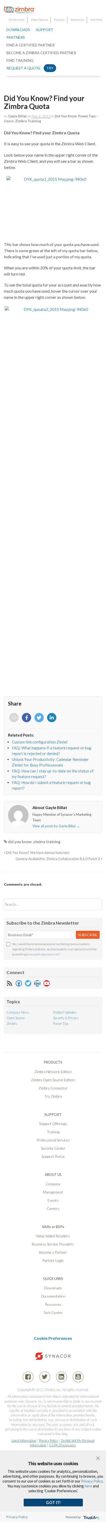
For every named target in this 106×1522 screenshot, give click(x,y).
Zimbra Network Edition (53, 1071)
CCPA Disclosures (62, 1445)
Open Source (39, 20)
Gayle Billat (17, 116)
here (88, 1486)
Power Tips (61, 1024)
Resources (77, 20)
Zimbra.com (16, 20)
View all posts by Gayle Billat (56, 826)
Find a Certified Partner (30, 45)
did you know (20, 841)
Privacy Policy (48, 1440)
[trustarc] (91, 1517)
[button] (98, 1457)
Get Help (96, 20)
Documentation (53, 1296)
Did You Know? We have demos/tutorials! (37, 853)
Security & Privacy (65, 1018)
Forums (59, 20)
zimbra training (46, 841)
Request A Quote (23, 68)
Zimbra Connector (53, 1088)
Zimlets (11, 1024)
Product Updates (65, 1012)
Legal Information (24, 1440)
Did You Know (66, 116)
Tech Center (53, 1312)
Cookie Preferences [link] (53, 1338)
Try (50, 68)
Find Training (19, 60)
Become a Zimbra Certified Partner (41, 52)
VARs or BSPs (53, 1226)
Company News (17, 1012)
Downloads (18, 29)
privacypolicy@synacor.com (42, 954)
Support (44, 29)
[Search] (94, 904)
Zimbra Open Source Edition (53, 1080)
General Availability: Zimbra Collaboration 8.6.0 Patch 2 (58, 859)
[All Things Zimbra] (19, 10)
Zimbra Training (28, 121)
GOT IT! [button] (53, 1502)
